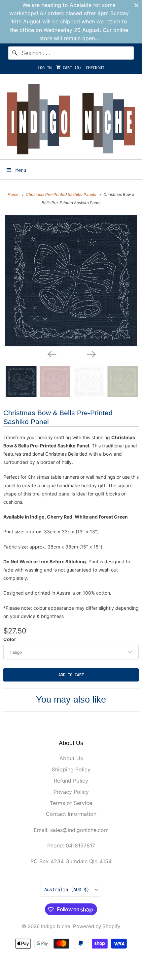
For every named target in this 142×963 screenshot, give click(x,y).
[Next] (91, 353)
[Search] (14, 53)
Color (9, 639)
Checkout (95, 68)
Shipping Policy (71, 769)
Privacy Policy (71, 792)
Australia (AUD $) (68, 889)
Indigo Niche (55, 926)
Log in (45, 68)
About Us (71, 758)
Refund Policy (71, 780)
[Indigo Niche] (71, 119)
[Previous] (51, 353)
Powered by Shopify (96, 926)
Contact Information (71, 814)
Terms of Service (71, 803)
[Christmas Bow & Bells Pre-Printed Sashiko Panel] (71, 280)
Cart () (70, 68)
